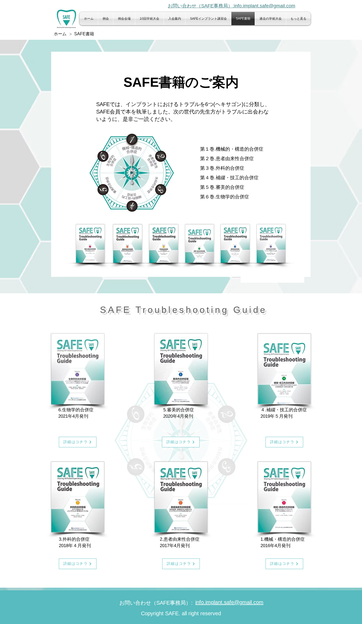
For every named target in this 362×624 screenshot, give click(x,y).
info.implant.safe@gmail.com (229, 602)
